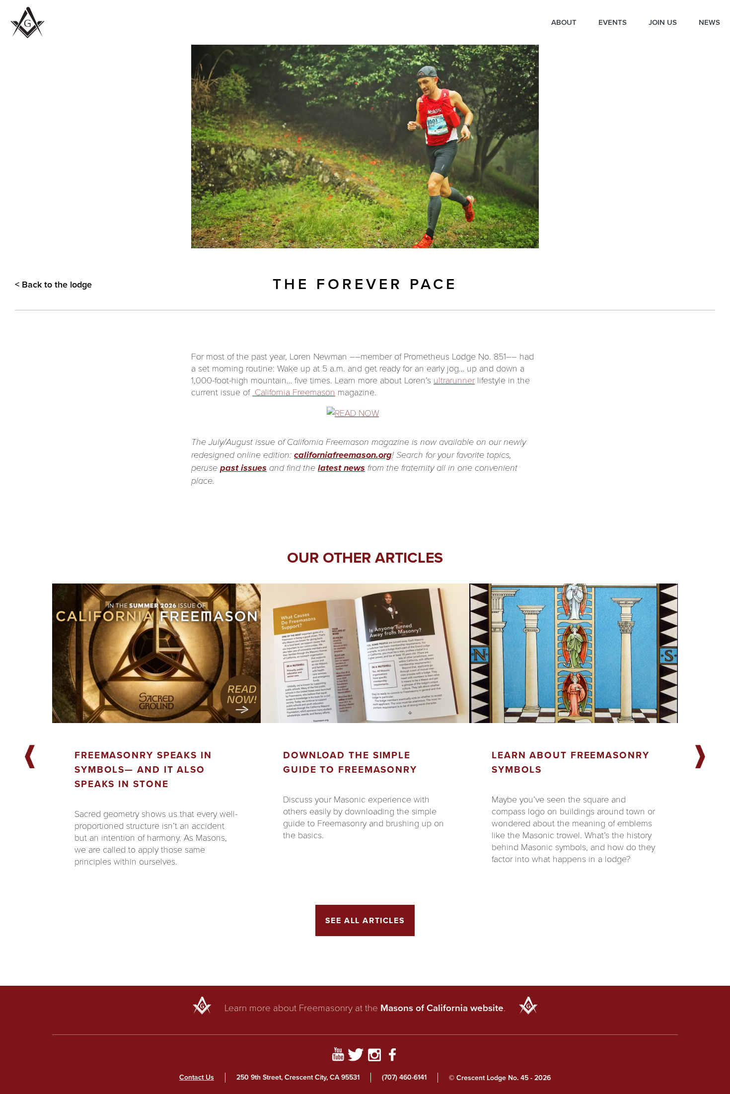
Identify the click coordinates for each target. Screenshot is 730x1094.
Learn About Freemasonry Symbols (571, 762)
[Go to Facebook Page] (392, 1056)
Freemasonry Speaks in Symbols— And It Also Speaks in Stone (143, 769)
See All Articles (365, 920)
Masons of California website (442, 1008)
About (564, 22)
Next (700, 757)
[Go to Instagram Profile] (374, 1056)
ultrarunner (454, 380)
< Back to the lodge (53, 284)
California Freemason (293, 392)
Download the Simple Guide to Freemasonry (350, 762)
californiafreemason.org (343, 454)
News (709, 22)
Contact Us (196, 1077)
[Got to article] (156, 653)
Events (612, 22)
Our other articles (365, 558)
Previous (30, 757)
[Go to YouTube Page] (338, 1056)
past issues (243, 467)
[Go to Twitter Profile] (356, 1056)
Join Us (663, 22)
